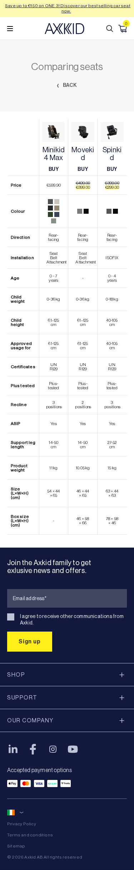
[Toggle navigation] (10, 29)
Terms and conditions (30, 834)
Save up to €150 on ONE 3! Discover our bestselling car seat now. (67, 8)
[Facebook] (33, 749)
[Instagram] (53, 749)
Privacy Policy (21, 823)
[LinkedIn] (13, 749)
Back (69, 85)
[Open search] (109, 28)
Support (22, 697)
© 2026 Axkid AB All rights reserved (44, 857)
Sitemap (16, 846)
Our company (30, 720)
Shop (16, 674)
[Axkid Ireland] (64, 28)
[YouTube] (73, 749)
